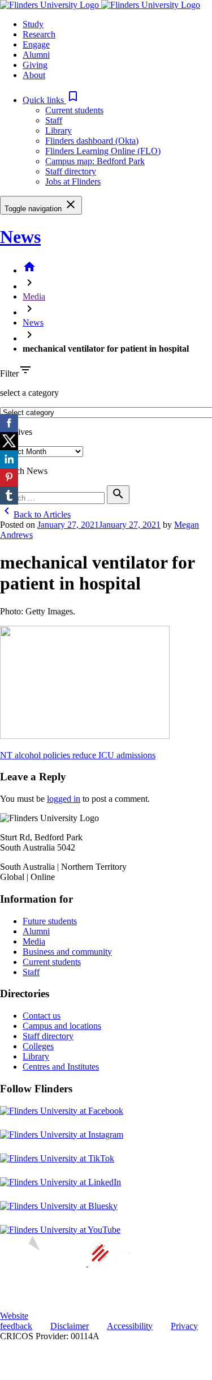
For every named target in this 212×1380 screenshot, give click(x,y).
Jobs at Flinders (73, 181)
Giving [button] (35, 65)
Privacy (184, 1326)
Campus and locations (62, 1026)
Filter (9, 373)
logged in (63, 799)
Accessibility (130, 1326)
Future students (50, 921)
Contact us (41, 1015)
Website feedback (16, 1321)
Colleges (38, 1046)
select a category (29, 393)
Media (34, 296)
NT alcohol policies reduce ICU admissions (77, 755)
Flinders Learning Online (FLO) (103, 151)
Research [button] (39, 34)
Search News (23, 471)
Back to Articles (35, 514)
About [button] (34, 75)
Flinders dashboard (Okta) (92, 141)
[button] (51, 100)
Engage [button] (36, 44)
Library (58, 130)
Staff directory (70, 171)
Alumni (36, 931)
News (20, 237)
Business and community (67, 951)
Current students (74, 110)
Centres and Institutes (61, 1066)
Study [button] (33, 24)
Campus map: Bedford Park (95, 161)
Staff (53, 120)
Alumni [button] (36, 54)
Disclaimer (69, 1326)
